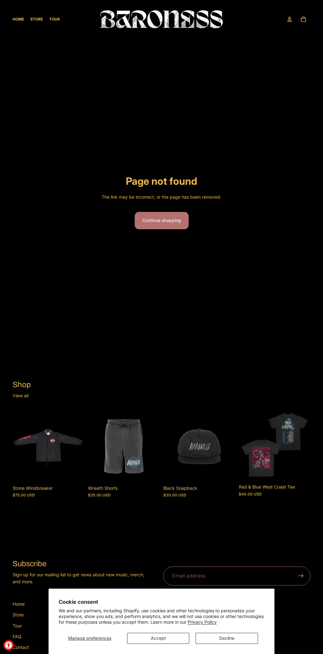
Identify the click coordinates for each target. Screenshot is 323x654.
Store (18, 614)
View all (20, 395)
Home (19, 604)
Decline (226, 638)
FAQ (17, 636)
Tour (17, 625)
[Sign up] (301, 576)
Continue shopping (161, 220)
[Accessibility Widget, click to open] (8, 645)
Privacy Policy (202, 622)
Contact (21, 647)
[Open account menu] (290, 19)
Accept (158, 638)
